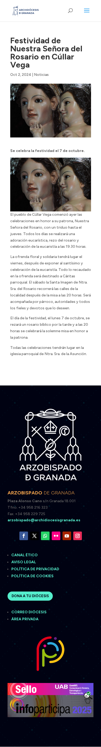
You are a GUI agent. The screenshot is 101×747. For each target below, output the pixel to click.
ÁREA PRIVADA (25, 619)
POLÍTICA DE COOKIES (32, 576)
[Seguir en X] (34, 536)
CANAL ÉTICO (25, 555)
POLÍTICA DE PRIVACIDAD (35, 569)
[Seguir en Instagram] (77, 536)
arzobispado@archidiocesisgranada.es (44, 520)
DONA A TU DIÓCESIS (30, 596)
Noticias (41, 74)
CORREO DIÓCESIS (29, 612)
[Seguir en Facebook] (23, 536)
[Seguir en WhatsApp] (45, 536)
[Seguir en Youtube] (66, 536)
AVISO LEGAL (24, 562)
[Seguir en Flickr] (56, 536)
